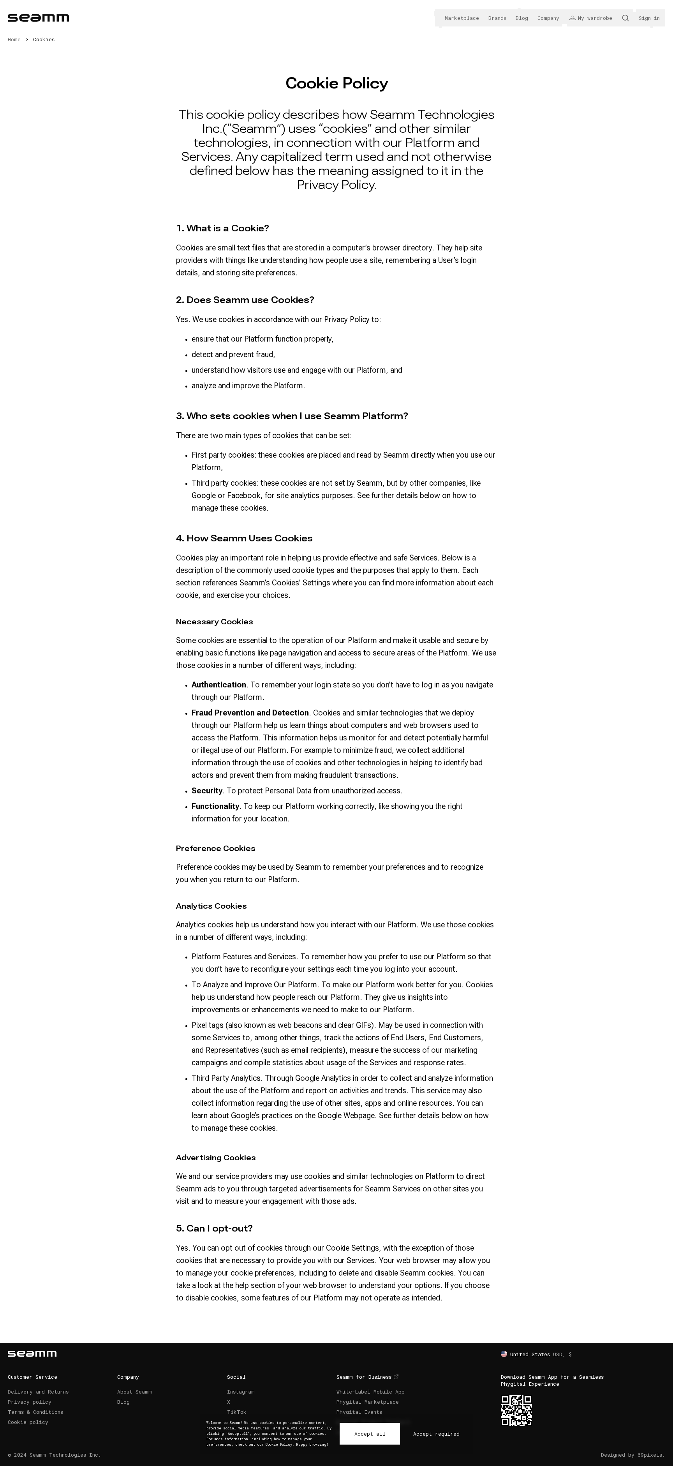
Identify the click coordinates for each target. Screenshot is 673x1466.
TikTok (237, 1411)
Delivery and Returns (38, 1391)
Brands (497, 17)
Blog (522, 17)
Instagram (241, 1391)
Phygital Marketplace (367, 1401)
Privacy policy (29, 1401)
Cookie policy (28, 1421)
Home (14, 39)
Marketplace (462, 17)
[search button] (625, 18)
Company (548, 17)
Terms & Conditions (35, 1411)
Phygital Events (359, 1411)
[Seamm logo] (38, 18)
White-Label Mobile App (370, 1391)
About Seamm (134, 1391)
